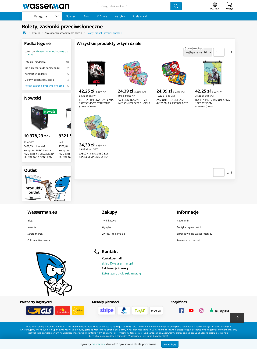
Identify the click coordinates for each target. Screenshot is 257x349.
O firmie (102, 16)
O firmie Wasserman (39, 240)
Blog (86, 16)
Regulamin (183, 220)
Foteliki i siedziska (35, 62)
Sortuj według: (194, 48)
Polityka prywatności (189, 227)
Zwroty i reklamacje (113, 233)
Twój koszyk (109, 220)
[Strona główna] (24, 33)
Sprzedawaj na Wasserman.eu (194, 233)
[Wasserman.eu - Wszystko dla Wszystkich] (46, 6)
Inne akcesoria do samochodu (42, 67)
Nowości (71, 16)
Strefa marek (140, 16)
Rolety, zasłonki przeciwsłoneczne (104, 32)
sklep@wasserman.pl (117, 263)
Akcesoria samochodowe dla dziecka (63, 32)
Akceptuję (170, 344)
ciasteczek (98, 344)
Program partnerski (188, 240)
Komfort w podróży (36, 73)
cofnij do (47, 53)
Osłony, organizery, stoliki (39, 79)
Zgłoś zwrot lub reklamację (121, 273)
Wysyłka (120, 16)
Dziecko (36, 32)
